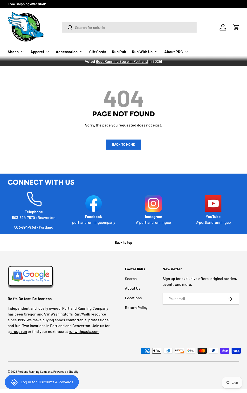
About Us (132, 288)
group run (18, 331)
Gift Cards (97, 51)
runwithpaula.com (84, 331)
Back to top (123, 242)
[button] (236, 27)
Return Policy (136, 307)
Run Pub (119, 51)
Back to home (123, 144)
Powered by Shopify (65, 371)
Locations (133, 297)
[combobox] (129, 27)
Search (131, 278)
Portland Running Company (35, 371)
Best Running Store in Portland (122, 61)
